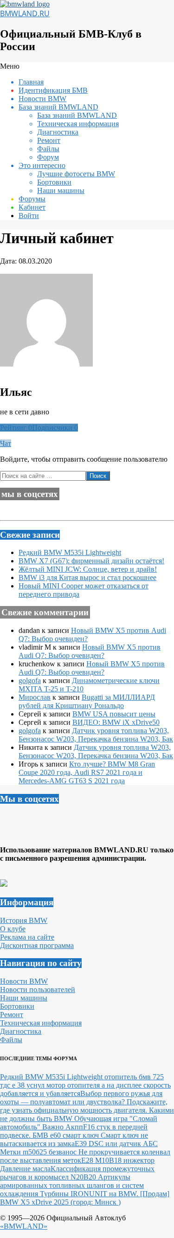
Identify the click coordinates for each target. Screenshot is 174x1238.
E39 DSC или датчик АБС (116, 1144)
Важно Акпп (62, 1127)
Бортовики (17, 1006)
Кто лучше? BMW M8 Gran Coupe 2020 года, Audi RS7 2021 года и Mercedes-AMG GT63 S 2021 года (87, 772)
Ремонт (11, 1015)
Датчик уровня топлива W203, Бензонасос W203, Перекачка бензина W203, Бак (96, 735)
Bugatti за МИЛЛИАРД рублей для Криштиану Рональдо (87, 701)
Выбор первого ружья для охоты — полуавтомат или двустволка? (81, 1098)
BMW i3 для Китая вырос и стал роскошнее (87, 577)
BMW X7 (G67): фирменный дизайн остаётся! (91, 561)
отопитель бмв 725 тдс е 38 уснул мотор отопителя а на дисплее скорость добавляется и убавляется (85, 1085)
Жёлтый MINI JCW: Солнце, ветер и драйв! (88, 569)
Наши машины (23, 998)
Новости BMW (24, 981)
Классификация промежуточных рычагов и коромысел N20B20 (77, 1173)
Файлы (11, 1040)
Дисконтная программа (37, 945)
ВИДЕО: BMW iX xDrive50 (116, 722)
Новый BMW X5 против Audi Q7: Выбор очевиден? (90, 651)
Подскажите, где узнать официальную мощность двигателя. (84, 1106)
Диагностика (20, 1031)
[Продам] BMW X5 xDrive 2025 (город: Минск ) (84, 1198)
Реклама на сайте (27, 937)
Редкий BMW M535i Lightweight (70, 552)
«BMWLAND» (23, 1226)
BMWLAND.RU (25, 13)
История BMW (23, 920)
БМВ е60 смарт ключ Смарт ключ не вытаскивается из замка (74, 1139)
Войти (29, 215)
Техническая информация (41, 1023)
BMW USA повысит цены (113, 714)
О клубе (13, 929)
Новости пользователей (37, 989)
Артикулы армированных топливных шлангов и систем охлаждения (72, 1185)
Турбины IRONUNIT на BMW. (90, 1194)
